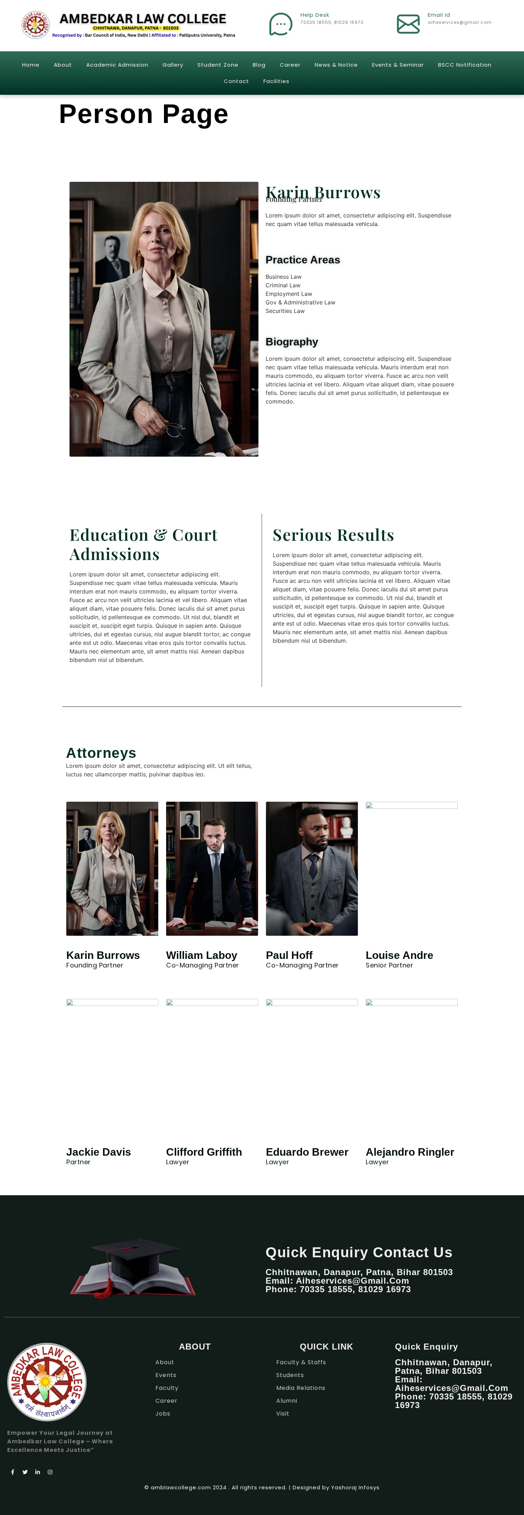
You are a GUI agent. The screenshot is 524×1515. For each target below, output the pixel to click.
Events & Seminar (398, 64)
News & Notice (336, 64)
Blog (259, 64)
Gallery (173, 64)
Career (290, 64)
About (63, 64)
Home (31, 64)
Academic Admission (117, 64)
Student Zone (217, 64)
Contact (236, 81)
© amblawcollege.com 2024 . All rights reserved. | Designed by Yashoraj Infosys (262, 1487)
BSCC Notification (465, 64)
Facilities (276, 81)
